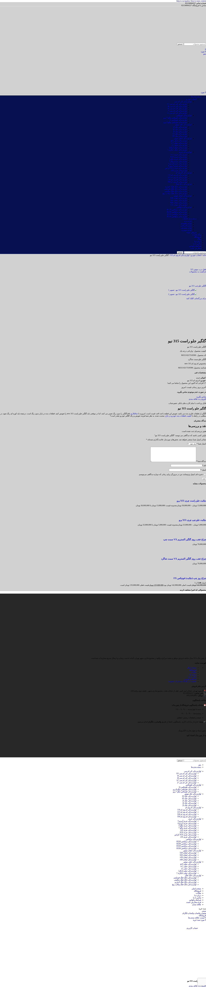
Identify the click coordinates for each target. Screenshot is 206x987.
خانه (204, 255)
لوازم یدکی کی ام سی (183, 101)
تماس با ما (192, 677)
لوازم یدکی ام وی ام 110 (177, 175)
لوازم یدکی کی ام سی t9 (177, 108)
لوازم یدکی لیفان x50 (178, 205)
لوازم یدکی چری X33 (178, 157)
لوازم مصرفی (186, 228)
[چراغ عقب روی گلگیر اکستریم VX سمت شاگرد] (201, 554)
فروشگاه (192, 670)
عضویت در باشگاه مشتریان (182, 681)
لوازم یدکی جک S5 (180, 136)
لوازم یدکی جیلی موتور (183, 138)
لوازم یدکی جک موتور (183, 124)
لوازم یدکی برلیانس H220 (177, 210)
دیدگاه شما (201, 461)
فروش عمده (191, 232)
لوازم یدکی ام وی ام (184, 173)
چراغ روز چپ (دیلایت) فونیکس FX (190, 578)
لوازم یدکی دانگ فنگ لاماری (176, 187)
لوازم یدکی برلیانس (184, 207)
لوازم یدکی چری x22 (179, 154)
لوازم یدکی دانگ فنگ (183, 184)
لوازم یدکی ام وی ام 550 (177, 182)
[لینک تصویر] (204, 728)
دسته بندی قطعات (189, 219)
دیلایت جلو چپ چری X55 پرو (192, 520)
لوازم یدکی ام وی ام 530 (177, 180)
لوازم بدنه (188, 221)
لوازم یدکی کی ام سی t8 (177, 106)
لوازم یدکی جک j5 (180, 131)
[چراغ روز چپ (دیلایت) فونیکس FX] (201, 574)
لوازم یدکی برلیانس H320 (177, 214)
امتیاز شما (201, 444)
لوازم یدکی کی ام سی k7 (177, 113)
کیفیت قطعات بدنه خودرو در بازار (178, 416)
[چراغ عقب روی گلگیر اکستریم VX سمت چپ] (201, 535)
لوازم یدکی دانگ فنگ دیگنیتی (176, 191)
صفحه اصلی (191, 668)
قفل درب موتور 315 (198, 269)
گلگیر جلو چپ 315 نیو (197, 286)
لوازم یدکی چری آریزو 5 (177, 164)
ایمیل (203, 470)
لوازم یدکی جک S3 (180, 134)
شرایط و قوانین (190, 679)
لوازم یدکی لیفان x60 (178, 200)
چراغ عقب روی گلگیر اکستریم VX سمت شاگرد (183, 558)
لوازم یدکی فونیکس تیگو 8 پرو (175, 122)
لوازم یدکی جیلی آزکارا (178, 147)
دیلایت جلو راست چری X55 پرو (191, 500)
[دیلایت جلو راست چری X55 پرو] (201, 496)
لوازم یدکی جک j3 (180, 127)
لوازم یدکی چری (185, 152)
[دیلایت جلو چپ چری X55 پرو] (201, 515)
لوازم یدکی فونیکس (184, 115)
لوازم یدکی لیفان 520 (178, 198)
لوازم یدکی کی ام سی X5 (177, 104)
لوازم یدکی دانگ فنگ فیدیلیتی (175, 189)
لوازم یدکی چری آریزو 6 (177, 166)
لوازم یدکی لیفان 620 (178, 203)
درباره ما (193, 674)
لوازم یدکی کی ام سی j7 (177, 111)
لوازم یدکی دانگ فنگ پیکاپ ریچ (175, 193)
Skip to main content (198, 1)
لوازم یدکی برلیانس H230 (177, 212)
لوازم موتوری (186, 230)
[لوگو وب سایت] (194, 42)
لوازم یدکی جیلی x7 (179, 145)
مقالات (193, 672)
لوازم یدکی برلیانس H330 (177, 216)
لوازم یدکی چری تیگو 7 (178, 161)
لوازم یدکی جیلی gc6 (179, 141)
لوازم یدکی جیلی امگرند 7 (177, 150)
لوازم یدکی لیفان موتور (183, 196)
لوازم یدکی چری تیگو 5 (178, 159)
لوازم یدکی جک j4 (180, 129)
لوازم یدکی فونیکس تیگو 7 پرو (175, 118)
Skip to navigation (183, 1)
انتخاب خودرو (191, 99)
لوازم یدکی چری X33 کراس (176, 168)
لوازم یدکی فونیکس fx (178, 120)
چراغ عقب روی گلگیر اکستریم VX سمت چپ (184, 539)
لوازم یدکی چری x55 (179, 170)
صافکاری (134, 414)
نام (204, 465)
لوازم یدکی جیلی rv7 (179, 143)
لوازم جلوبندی (186, 223)
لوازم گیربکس (186, 226)
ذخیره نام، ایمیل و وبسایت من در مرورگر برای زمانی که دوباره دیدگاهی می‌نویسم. (171, 474)
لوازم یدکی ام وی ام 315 (177, 177)
